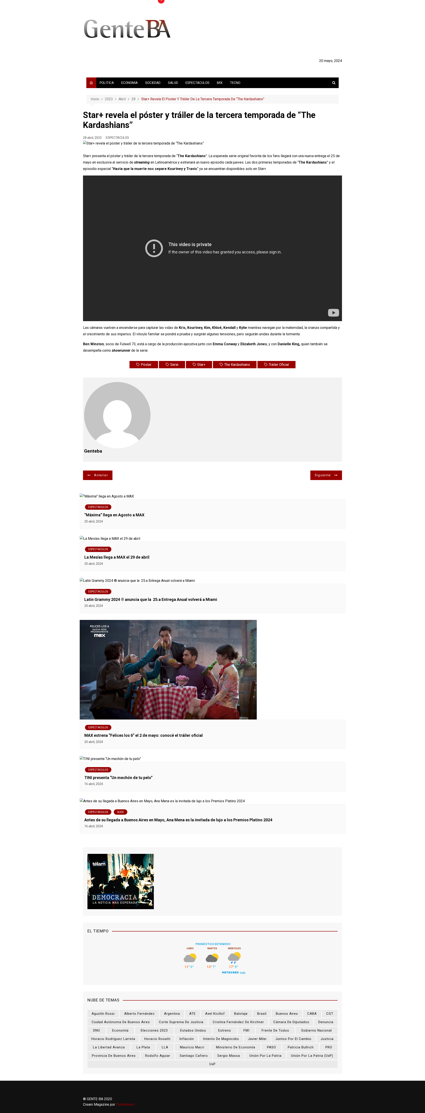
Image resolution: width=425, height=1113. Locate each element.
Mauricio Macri (192, 1047)
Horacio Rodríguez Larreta (113, 1039)
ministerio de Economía (235, 1047)
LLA (165, 1047)
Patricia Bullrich (301, 1047)
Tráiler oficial (279, 365)
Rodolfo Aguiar (157, 1056)
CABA (312, 1014)
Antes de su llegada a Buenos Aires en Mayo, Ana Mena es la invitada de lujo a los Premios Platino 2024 (178, 820)
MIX (219, 83)
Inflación (186, 1039)
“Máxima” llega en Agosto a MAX (114, 515)
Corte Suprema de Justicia (181, 1022)
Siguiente (323, 475)
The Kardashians (237, 365)
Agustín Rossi (103, 1014)
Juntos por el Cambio (293, 1039)
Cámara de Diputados (291, 1022)
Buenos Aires (287, 1014)
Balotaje (241, 1014)
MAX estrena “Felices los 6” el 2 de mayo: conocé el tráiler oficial (143, 735)
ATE (192, 1014)
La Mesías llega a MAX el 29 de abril (116, 557)
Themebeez (125, 1104)
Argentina (172, 1014)
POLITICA (107, 83)
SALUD (173, 83)
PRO (328, 1047)
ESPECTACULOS (197, 83)
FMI (246, 1030)
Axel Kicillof (215, 1014)
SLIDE (120, 812)
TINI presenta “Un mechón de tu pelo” (118, 777)
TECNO (235, 83)
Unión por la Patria (265, 1056)
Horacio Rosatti (157, 1039)
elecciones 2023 (154, 1030)
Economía (120, 1030)
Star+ (201, 365)
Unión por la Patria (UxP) (312, 1056)
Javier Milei (257, 1039)
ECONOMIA (129, 83)
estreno (224, 1030)
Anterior (101, 475)
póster (146, 365)
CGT (329, 1014)
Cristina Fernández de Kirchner (238, 1022)
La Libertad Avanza (109, 1047)
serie (174, 365)
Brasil (262, 1014)
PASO (271, 1047)
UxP (212, 1064)
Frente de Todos (275, 1030)
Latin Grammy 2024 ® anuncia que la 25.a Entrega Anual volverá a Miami (150, 599)
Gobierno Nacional (316, 1030)
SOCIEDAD (152, 83)
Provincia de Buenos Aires (114, 1056)
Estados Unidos (193, 1030)
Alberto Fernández (139, 1014)
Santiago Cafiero (194, 1056)
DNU (96, 1030)
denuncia (325, 1022)
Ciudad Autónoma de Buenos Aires (121, 1022)
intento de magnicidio (221, 1039)
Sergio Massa (228, 1056)
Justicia (327, 1039)
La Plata (143, 1047)
